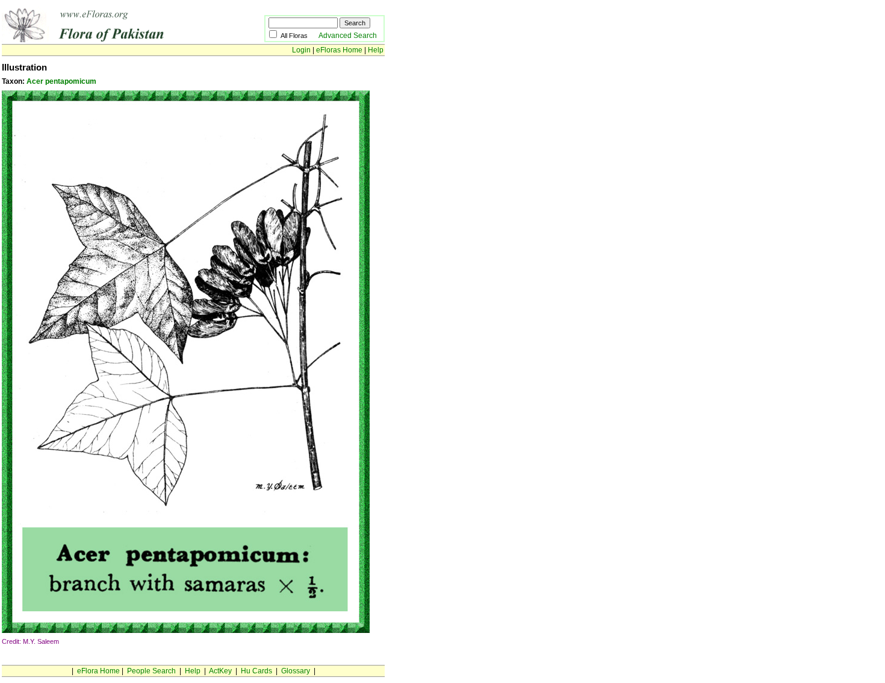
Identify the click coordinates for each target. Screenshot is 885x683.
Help (376, 50)
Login (301, 50)
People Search (151, 671)
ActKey (220, 671)
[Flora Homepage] (115, 40)
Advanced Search (347, 35)
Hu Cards (256, 671)
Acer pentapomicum (61, 81)
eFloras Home (339, 50)
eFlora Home (98, 671)
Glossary (295, 671)
